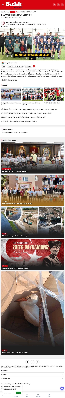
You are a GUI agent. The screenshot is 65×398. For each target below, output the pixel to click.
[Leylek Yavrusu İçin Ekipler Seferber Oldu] (32, 313)
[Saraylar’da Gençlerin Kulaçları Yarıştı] (11, 97)
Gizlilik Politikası (7, 393)
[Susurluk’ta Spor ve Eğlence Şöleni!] (32, 97)
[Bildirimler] (62, 4)
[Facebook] (27, 362)
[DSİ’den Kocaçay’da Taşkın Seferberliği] (32, 222)
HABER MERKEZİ (11, 22)
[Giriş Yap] (58, 4)
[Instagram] (37, 362)
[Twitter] (32, 362)
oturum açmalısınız (21, 132)
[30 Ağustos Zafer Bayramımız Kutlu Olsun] (32, 254)
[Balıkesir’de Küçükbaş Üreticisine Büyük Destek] (32, 190)
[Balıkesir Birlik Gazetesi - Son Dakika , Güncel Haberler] (13, 4)
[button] (54, 4)
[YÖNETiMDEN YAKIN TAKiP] (54, 97)
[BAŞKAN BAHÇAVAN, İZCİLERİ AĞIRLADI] (32, 158)
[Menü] (2, 4)
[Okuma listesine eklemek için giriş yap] (34, 66)
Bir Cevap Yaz (7, 129)
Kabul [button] (18, 393)
